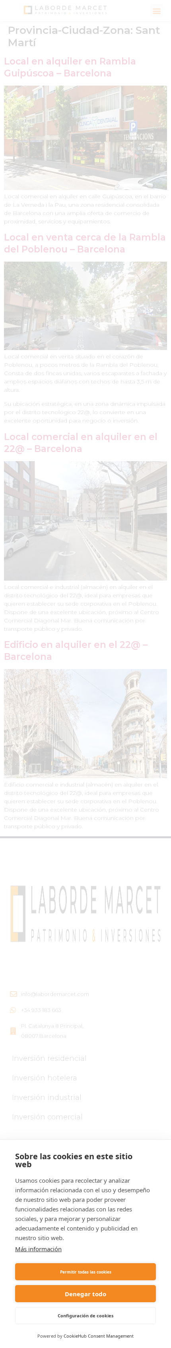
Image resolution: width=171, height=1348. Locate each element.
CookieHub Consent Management (99, 1336)
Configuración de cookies (85, 1316)
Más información (38, 1249)
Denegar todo (85, 1294)
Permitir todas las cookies (85, 1272)
